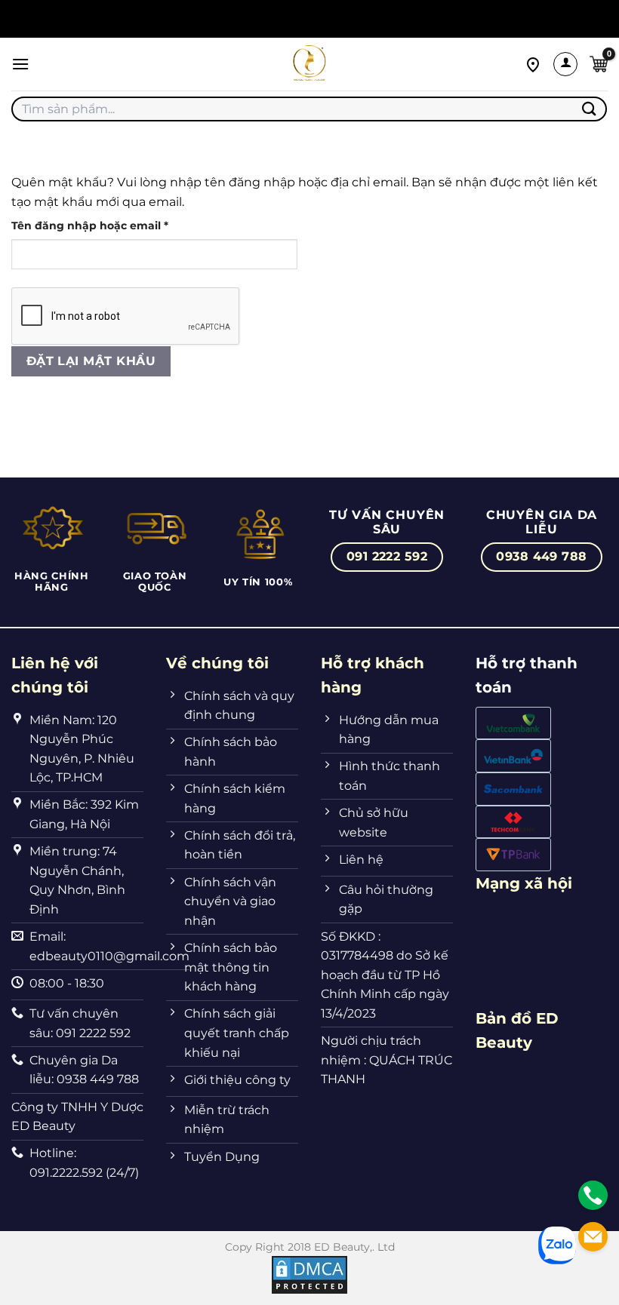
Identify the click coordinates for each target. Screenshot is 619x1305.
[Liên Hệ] (593, 1195)
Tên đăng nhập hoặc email (103, 226)
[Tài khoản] (565, 64)
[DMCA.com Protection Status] (309, 1274)
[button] (20, 63)
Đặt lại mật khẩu (91, 361)
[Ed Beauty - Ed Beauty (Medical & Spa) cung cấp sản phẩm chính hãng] (309, 64)
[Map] (533, 63)
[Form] (593, 1236)
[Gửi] (589, 109)
